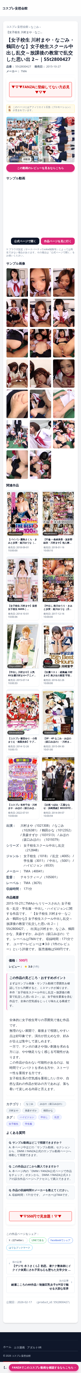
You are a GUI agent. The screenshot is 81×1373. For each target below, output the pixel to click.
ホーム (7, 1347)
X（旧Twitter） (17, 1240)
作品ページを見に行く (58, 241)
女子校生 (13, 1123)
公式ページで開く (25, 241)
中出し (44, 1117)
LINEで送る (38, 1240)
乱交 (56, 1117)
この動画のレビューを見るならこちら (40, 168)
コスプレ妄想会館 (17, 26)
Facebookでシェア (60, 1240)
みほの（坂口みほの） (52, 1104)
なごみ (35, 27)
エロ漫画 (19, 1347)
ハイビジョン (27, 1117)
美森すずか (31, 1110)
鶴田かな (48, 1110)
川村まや (13, 1110)
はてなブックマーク (19, 1247)
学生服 (28, 1123)
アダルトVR (34, 1347)
